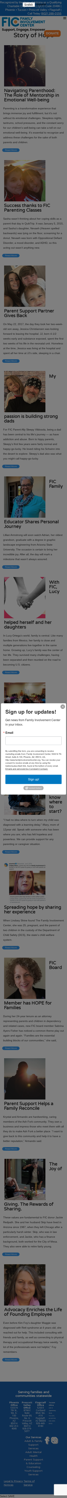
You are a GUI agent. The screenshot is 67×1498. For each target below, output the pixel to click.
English (29, 4)
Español (41, 4)
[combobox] (29, 4)
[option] (41, 4)
